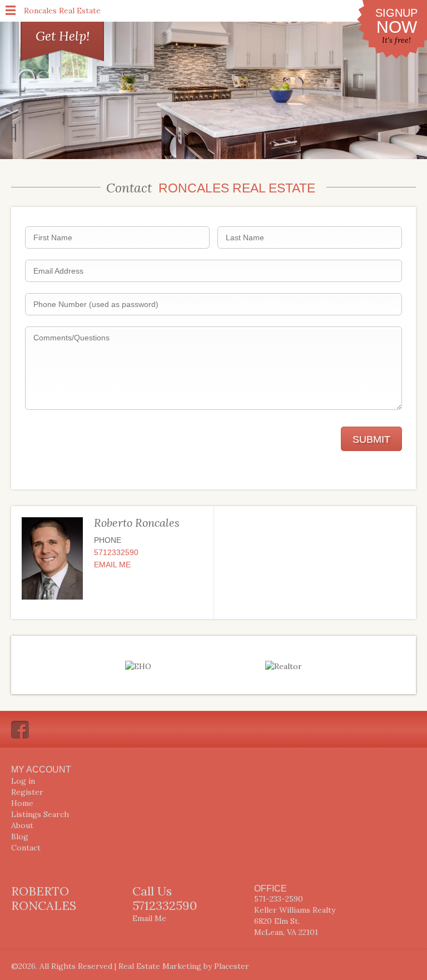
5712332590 (116, 552)
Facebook (20, 730)
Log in (23, 781)
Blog (19, 836)
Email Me (112, 564)
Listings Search (40, 814)
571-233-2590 (278, 899)
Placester (231, 966)
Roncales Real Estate (62, 11)
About (22, 825)
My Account (41, 769)
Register (27, 792)
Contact (26, 848)
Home (22, 803)
